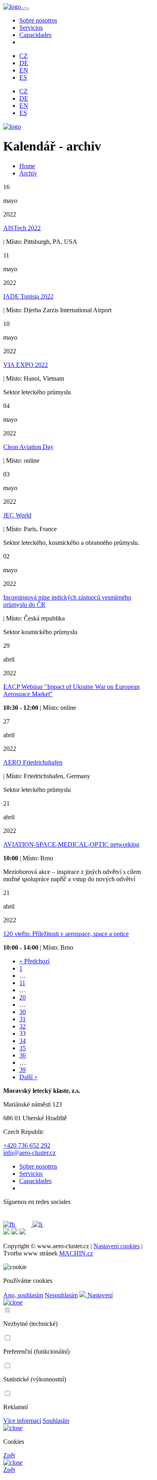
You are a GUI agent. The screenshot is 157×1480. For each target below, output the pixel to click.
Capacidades (35, 34)
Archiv (28, 173)
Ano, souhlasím (23, 1295)
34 (22, 1040)
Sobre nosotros (38, 20)
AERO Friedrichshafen (32, 762)
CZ (23, 55)
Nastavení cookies (116, 1246)
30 (22, 1011)
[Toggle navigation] (26, 9)
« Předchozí (34, 961)
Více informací (22, 1420)
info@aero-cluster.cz (29, 1152)
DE (23, 63)
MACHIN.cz (76, 1253)
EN (23, 70)
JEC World (17, 515)
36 (22, 1055)
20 (22, 997)
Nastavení (99, 1295)
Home (27, 166)
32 (22, 1026)
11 (22, 982)
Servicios (31, 27)
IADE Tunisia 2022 (28, 296)
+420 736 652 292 (26, 1145)
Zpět (9, 1455)
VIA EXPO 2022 (25, 364)
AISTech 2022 (22, 228)
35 (22, 1048)
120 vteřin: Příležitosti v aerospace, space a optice (66, 933)
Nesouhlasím (61, 1295)
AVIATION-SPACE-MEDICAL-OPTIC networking (71, 844)
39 (22, 1069)
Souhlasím (56, 1420)
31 (22, 1019)
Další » (28, 1077)
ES (23, 77)
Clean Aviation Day (28, 446)
